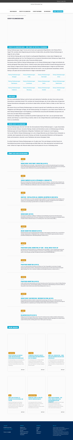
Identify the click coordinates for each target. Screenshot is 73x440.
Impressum (38, 433)
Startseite (9, 15)
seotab (9, 432)
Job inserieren (47, 11)
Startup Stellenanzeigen (24, 11)
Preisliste (38, 427)
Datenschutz (38, 431)
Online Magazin (13, 11)
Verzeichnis (13, 15)
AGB (37, 430)
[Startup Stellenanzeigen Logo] (36, 4)
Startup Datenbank (37, 11)
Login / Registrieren (58, 11)
